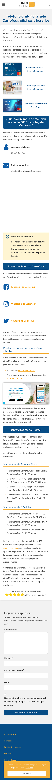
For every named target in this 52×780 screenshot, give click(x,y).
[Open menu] (3, 4)
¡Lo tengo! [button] (26, 773)
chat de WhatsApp (26, 370)
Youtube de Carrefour (22, 320)
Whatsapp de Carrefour (23, 303)
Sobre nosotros (10, 734)
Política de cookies (11, 760)
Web (6, 682)
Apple (19, 378)
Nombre (8, 658)
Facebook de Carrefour (23, 287)
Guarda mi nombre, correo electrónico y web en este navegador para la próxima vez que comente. (25, 701)
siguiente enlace (10, 548)
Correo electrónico (14, 670)
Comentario (10, 629)
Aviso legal (8, 753)
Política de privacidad (12, 747)
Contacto (8, 741)
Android (11, 378)
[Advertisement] (26, 204)
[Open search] (48, 4)
